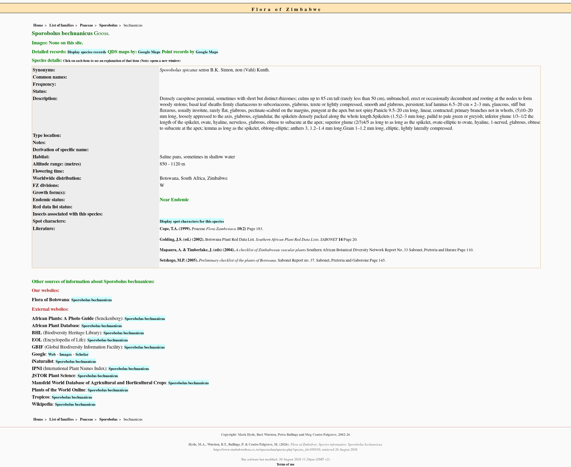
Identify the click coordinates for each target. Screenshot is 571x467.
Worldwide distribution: (57, 177)
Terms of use (285, 464)
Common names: (50, 76)
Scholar (82, 354)
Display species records (87, 51)
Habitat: (41, 156)
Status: (40, 91)
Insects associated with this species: (68, 213)
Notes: (39, 142)
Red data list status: (52, 206)
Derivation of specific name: (61, 149)
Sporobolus (108, 25)
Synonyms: (44, 69)
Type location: (47, 135)
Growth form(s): (49, 192)
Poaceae (86, 25)
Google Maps (149, 51)
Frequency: (44, 83)
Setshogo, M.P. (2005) (178, 260)
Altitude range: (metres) (57, 163)
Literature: (44, 228)
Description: (45, 98)
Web (52, 354)
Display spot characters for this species (192, 221)
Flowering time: (48, 170)
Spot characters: (49, 220)
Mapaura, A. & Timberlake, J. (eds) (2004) (197, 250)
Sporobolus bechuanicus (91, 299)
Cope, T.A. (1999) (175, 229)
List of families (61, 25)
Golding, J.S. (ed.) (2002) (181, 239)
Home (38, 25)
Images (65, 354)
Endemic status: (49, 199)
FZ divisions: (46, 185)
